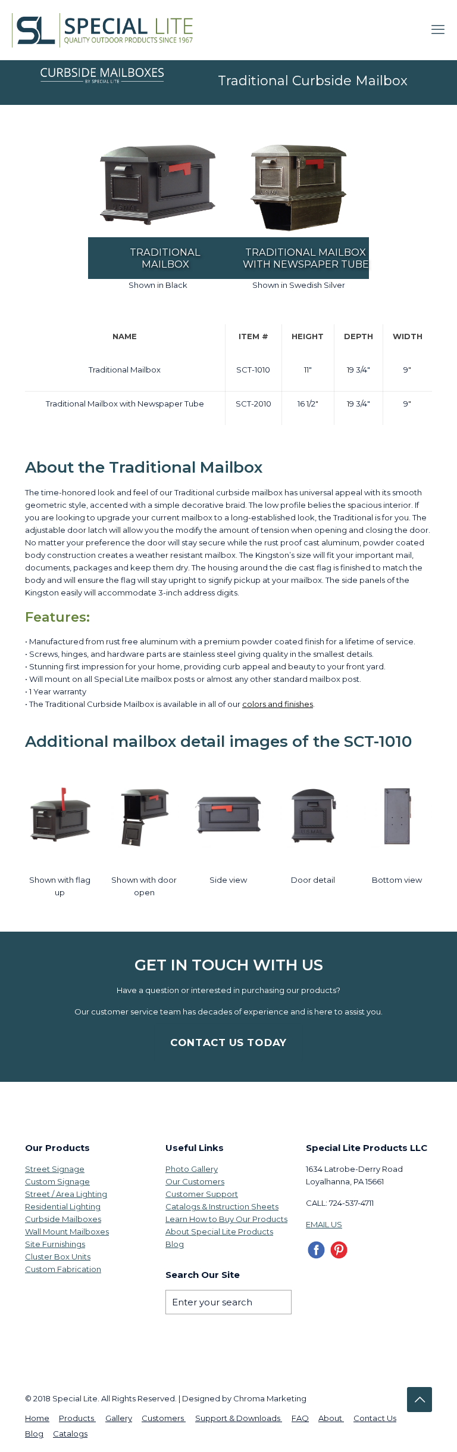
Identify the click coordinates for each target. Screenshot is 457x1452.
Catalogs (70, 1433)
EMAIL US (324, 1224)
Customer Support (201, 1194)
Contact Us (374, 1418)
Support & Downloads (238, 1418)
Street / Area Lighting (66, 1194)
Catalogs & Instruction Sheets (221, 1206)
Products (77, 1418)
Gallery (118, 1418)
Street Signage (54, 1169)
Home (37, 1418)
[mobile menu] (438, 30)
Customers (164, 1418)
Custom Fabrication (63, 1269)
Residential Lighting (63, 1206)
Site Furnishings (55, 1244)
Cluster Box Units (57, 1256)
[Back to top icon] (419, 1399)
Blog (174, 1244)
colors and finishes (277, 704)
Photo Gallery (191, 1169)
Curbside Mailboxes (63, 1219)
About (331, 1418)
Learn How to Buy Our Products (226, 1219)
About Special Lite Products (219, 1231)
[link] (158, 187)
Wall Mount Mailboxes (67, 1231)
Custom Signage (57, 1181)
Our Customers (194, 1181)
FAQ (300, 1418)
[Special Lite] (106, 30)
